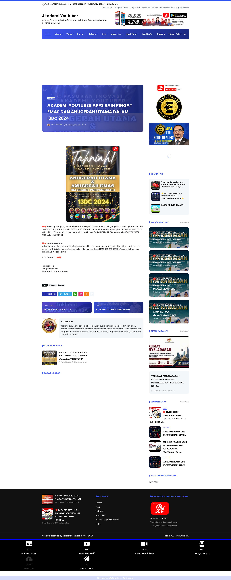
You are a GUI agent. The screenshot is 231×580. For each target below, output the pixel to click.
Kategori (93, 32)
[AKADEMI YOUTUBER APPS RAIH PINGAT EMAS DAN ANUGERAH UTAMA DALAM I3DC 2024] (49, 362)
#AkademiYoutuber (150, 4)
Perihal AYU (169, 533)
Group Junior (135, 4)
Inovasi (61, 283)
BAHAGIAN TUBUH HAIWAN (172, 203)
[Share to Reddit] (86, 292)
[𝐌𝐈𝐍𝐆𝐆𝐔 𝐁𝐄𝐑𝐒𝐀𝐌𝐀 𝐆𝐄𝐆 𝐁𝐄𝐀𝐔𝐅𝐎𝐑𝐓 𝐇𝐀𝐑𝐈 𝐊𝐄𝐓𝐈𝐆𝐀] (155, 435)
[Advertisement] (115, 58)
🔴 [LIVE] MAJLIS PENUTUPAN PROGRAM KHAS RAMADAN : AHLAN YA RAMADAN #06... (168, 234)
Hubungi (161, 32)
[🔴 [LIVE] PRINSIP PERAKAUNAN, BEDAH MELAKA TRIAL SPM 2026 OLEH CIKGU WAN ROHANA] (155, 415)
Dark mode (184, 4)
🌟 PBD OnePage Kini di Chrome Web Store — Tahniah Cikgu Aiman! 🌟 (172, 193)
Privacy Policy (175, 32)
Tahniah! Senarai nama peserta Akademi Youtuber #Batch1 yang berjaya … (173, 182)
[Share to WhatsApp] (75, 292)
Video (69, 32)
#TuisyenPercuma (167, 4)
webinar (155, 372)
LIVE (164, 406)
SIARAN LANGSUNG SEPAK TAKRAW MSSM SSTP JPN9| (67, 4)
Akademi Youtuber (60, 13)
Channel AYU (107, 4)
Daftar (80, 32)
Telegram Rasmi (121, 4)
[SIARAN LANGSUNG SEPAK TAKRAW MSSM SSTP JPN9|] (43, 4)
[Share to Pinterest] (80, 292)
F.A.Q (98, 504)
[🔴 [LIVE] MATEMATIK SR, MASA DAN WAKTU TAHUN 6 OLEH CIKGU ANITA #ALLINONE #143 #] (47, 516)
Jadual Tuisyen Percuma (107, 517)
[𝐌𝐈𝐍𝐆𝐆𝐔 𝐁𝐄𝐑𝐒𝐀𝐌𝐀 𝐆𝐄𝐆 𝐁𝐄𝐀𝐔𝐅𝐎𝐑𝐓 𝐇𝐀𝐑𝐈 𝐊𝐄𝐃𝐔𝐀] (169, 350)
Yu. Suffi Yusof (67, 319)
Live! (104, 32)
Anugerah (116, 32)
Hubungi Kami (182, 533)
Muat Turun (131, 32)
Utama (58, 32)
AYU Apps (51, 96)
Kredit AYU (147, 32)
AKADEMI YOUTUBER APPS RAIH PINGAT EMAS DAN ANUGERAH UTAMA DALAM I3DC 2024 (73, 353)
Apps (98, 521)
